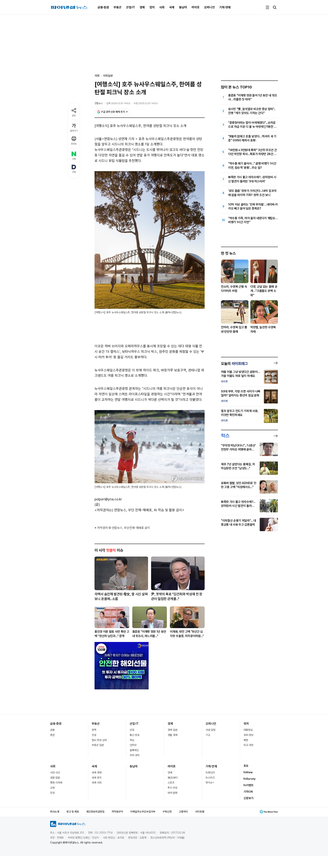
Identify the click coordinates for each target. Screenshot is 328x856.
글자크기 (74, 130)
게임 (132, 740)
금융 (52, 729)
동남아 (183, 7)
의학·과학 (135, 755)
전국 (52, 792)
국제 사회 (97, 782)
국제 (171, 7)
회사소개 (54, 811)
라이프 (195, 7)
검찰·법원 (55, 777)
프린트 (74, 144)
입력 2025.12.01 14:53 (118, 103)
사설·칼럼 (210, 729)
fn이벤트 (249, 785)
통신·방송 (135, 734)
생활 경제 (172, 734)
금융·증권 (103, 7)
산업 (132, 729)
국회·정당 (248, 734)
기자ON (248, 791)
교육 (52, 787)
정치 (152, 7)
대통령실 (248, 729)
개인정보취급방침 (95, 811)
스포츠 (171, 782)
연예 (170, 772)
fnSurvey (249, 778)
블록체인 (134, 750)
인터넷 (133, 745)
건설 (94, 734)
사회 (162, 7)
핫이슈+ (210, 782)
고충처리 (183, 811)
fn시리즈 (210, 777)
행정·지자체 (56, 782)
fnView (248, 772)
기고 (208, 734)
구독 (74, 159)
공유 (74, 115)
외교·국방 (248, 745)
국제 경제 (97, 772)
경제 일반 (172, 729)
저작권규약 (117, 811)
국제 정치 (97, 777)
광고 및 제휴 (72, 811)
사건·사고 (55, 772)
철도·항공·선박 (99, 740)
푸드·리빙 (172, 787)
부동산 (117, 7)
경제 (142, 7)
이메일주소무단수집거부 (142, 811)
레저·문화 (172, 792)
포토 (246, 766)
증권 (52, 734)
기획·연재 (225, 7)
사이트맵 (199, 811)
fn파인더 (210, 772)
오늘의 (234, 363)
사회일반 (108, 75)
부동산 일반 (98, 745)
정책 (94, 729)
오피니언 (209, 7)
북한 (246, 740)
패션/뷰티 (173, 777)
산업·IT (130, 7)
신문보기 (248, 798)
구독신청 (167, 811)
